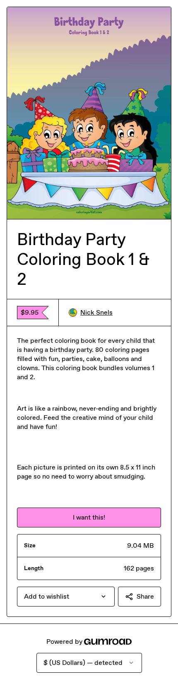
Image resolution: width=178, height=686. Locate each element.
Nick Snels (96, 312)
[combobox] (66, 597)
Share (145, 596)
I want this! (89, 517)
